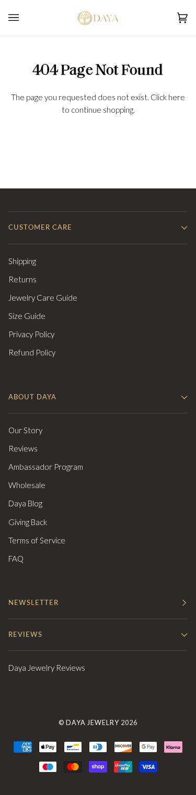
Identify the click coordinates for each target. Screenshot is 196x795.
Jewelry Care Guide (42, 297)
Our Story (25, 430)
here (176, 97)
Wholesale (26, 485)
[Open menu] (24, 18)
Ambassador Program (45, 466)
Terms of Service (36, 540)
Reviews (23, 448)
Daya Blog (25, 503)
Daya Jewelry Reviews (46, 667)
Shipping (22, 261)
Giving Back (27, 522)
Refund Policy (31, 352)
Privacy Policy (31, 334)
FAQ (16, 558)
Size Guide (26, 316)
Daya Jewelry (92, 723)
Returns (22, 279)
